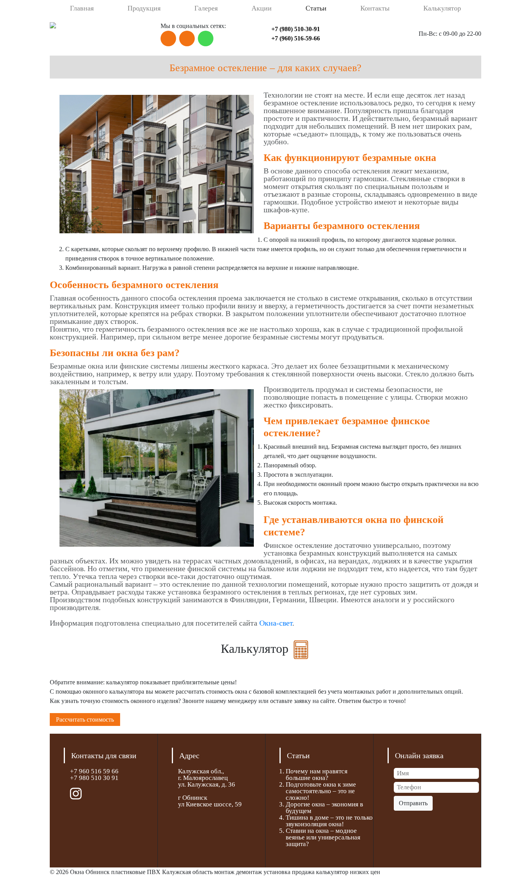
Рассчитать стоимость (85, 719)
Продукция (144, 8)
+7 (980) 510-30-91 (295, 29)
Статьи (316, 8)
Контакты (375, 8)
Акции (262, 8)
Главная (82, 8)
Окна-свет (275, 623)
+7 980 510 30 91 (94, 778)
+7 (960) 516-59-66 (295, 38)
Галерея (206, 8)
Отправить (413, 803)
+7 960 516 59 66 (94, 771)
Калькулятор (442, 8)
